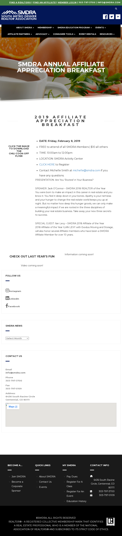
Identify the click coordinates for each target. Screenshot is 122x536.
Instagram (15, 291)
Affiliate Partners (19, 34)
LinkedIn (14, 298)
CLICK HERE (47, 164)
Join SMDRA (19, 476)
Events (99, 27)
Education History (76, 501)
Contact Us (45, 481)
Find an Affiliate (44, 2)
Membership (45, 27)
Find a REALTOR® (20, 2)
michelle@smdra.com (86, 170)
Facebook (14, 306)
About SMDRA (24, 27)
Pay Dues (72, 476)
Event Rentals (87, 34)
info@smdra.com (109, 2)
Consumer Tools (63, 34)
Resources (106, 34)
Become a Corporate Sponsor (17, 486)
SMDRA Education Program (74, 27)
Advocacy (42, 34)
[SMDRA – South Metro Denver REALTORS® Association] (18, 13)
